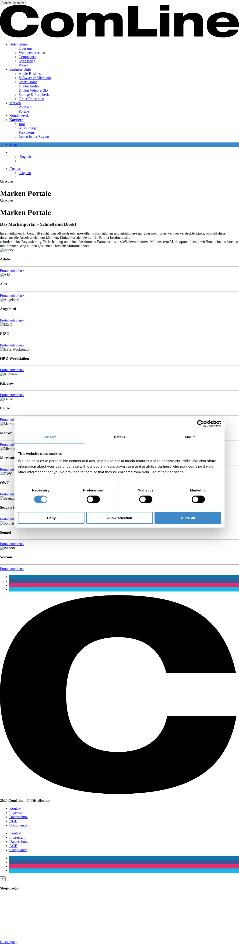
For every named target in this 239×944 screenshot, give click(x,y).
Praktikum (26, 132)
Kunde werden (20, 116)
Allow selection (119, 518)
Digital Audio (29, 86)
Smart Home (28, 82)
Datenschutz (18, 817)
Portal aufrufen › (12, 271)
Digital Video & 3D (33, 90)
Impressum (17, 813)
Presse (23, 65)
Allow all (188, 518)
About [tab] (189, 437)
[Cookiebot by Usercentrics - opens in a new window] (200, 423)
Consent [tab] (49, 437)
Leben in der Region (34, 136)
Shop (13, 144)
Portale (24, 111)
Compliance (27, 57)
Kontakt (15, 808)
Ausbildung (27, 128)
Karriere (16, 120)
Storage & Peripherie (34, 95)
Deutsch (15, 169)
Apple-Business (30, 74)
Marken (15, 103)
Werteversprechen (32, 53)
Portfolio (25, 107)
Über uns (25, 48)
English (25, 157)
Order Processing (31, 99)
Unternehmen (19, 44)
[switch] (93, 499)
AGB (13, 821)
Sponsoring (27, 61)
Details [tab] (119, 437)
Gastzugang (9, 942)
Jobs (22, 124)
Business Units (20, 69)
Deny (51, 518)
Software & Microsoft (35, 78)
